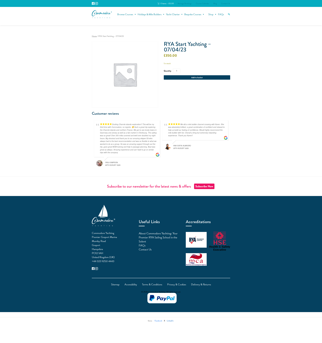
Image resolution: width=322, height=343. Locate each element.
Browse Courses (125, 14)
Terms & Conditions (152, 284)
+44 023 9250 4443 (103, 261)
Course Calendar (202, 3)
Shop (210, 14)
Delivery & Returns (201, 284)
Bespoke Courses (192, 14)
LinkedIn (170, 320)
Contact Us (225, 3)
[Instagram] (96, 3)
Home (94, 36)
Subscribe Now (204, 186)
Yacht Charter (173, 14)
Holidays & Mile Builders (150, 14)
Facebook (158, 320)
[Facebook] (93, 3)
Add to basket (197, 77)
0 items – (167, 4)
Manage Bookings (185, 3)
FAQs (221, 14)
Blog (215, 3)
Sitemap (115, 284)
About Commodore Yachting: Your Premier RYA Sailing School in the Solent (158, 237)
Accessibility (131, 284)
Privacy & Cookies (176, 284)
